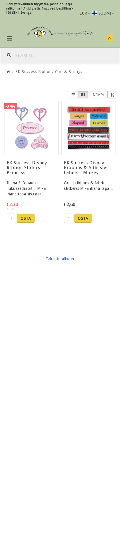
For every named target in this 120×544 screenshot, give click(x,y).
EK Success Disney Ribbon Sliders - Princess (27, 167)
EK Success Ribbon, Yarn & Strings (49, 71)
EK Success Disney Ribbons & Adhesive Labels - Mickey (86, 167)
